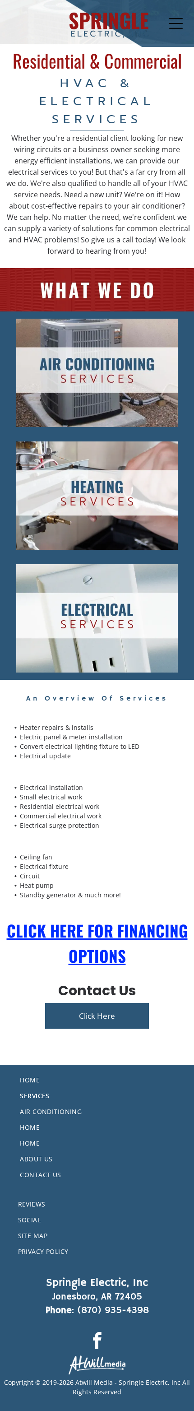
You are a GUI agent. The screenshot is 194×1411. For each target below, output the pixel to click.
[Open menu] (176, 23)
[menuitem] (107, 1080)
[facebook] (97, 1341)
